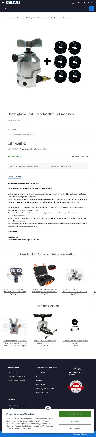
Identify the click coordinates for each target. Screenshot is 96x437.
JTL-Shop (84, 434)
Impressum (40, 384)
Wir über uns (13, 372)
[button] (73, 2)
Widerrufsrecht (42, 393)
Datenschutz (41, 372)
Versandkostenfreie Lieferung (31, 149)
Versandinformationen (16, 380)
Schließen (75, 422)
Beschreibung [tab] (14, 177)
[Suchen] (91, 8)
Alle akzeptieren (74, 414)
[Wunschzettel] (78, 2)
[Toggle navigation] (3, 1)
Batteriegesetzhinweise (45, 388)
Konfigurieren (74, 428)
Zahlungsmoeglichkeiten (17, 376)
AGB (37, 376)
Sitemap (39, 380)
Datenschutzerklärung (22, 428)
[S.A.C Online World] (13, 2)
